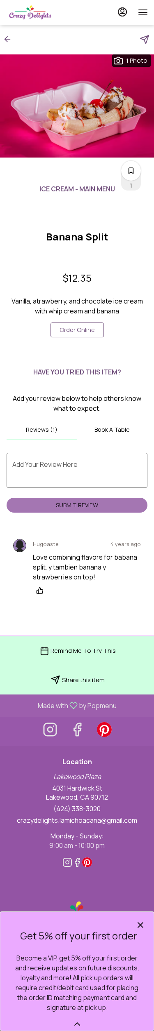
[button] (10, 39)
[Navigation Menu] (143, 12)
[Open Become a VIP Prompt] (77, 1024)
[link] (77, 329)
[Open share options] (144, 39)
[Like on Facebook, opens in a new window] (77, 731)
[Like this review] (42, 590)
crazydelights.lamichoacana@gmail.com (77, 820)
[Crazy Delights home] (43, 12)
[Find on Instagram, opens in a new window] (50, 731)
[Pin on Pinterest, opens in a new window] (104, 731)
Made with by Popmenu (61, 705)
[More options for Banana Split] (131, 171)
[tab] (42, 430)
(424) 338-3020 (77, 808)
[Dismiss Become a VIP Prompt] (140, 925)
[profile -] (122, 12)
